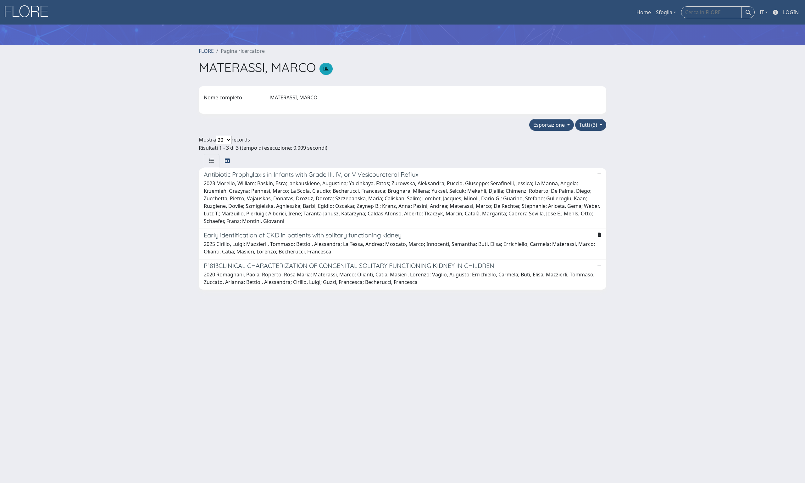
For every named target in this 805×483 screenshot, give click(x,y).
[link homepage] (28, 12)
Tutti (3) (588, 124)
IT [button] (762, 12)
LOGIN (791, 12)
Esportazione (549, 124)
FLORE (206, 50)
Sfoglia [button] (664, 12)
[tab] (211, 160)
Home (643, 12)
